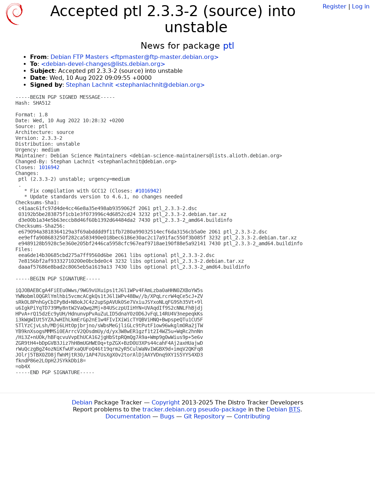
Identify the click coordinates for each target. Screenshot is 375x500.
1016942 (49, 167)
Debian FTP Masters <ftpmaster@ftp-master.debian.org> (135, 56)
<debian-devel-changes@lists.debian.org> (103, 63)
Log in (361, 6)
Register (334, 6)
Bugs (167, 416)
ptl (228, 46)
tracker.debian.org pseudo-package (194, 409)
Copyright (166, 402)
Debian (82, 402)
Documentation (128, 416)
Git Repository (204, 416)
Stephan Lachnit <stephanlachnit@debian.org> (135, 84)
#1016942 (147, 191)
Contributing (252, 416)
